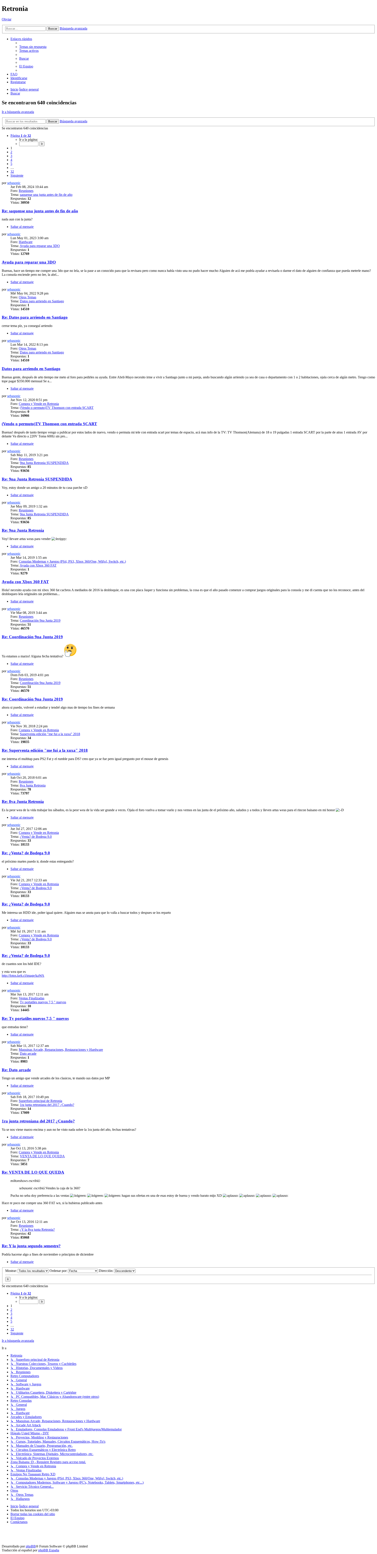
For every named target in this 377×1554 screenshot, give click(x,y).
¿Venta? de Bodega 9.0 (36, 836)
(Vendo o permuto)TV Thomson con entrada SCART (57, 408)
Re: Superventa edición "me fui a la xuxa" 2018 (45, 750)
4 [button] (11, 160)
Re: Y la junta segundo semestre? (31, 1246)
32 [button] (12, 171)
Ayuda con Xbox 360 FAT (38, 565)
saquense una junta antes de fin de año (46, 194)
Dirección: (106, 1271)
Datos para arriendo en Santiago (42, 301)
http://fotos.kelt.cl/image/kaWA (23, 975)
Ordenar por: (59, 1271)
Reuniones (26, 191)
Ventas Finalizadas (31, 998)
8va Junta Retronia (33, 785)
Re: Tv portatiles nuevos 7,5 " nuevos (35, 1018)
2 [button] (11, 152)
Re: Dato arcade (16, 1070)
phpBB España (48, 1550)
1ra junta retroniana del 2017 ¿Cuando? (47, 1105)
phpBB (31, 1546)
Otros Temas (27, 297)
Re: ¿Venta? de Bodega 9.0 (26, 853)
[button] (20, 135)
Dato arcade (28, 1053)
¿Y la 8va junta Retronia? (37, 1229)
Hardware (26, 242)
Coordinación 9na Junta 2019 (40, 620)
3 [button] (11, 156)
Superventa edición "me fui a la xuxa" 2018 (50, 734)
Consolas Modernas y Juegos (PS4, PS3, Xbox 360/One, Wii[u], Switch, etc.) (72, 561)
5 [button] (11, 164)
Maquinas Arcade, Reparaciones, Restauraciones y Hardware (61, 1049)
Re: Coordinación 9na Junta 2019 (32, 637)
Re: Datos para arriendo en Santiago (35, 317)
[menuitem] (32, 47)
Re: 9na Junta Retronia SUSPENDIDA (37, 479)
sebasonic (14, 183)
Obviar (6, 19)
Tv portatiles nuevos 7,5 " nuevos (43, 1002)
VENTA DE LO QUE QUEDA (42, 1156)
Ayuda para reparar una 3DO (40, 246)
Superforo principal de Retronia (40, 1101)
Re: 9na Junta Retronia (23, 530)
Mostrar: (11, 1271)
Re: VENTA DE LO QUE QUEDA (33, 1172)
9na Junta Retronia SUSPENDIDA (44, 463)
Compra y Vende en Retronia (39, 404)
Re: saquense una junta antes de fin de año (40, 211)
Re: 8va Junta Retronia (23, 801)
